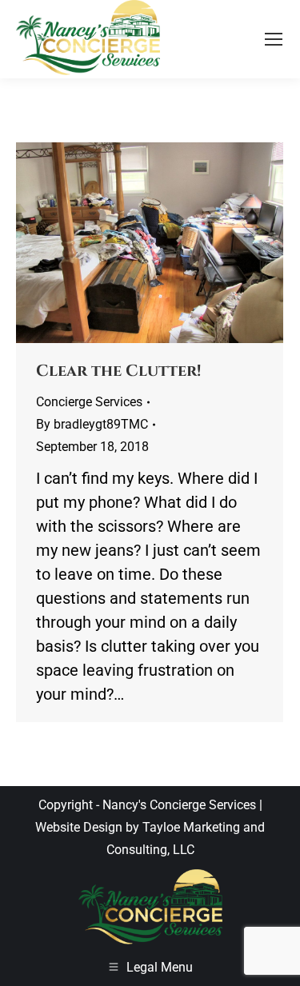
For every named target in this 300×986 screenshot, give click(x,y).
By (92, 424)
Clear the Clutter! (118, 370)
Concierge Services (89, 401)
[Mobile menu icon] (273, 39)
